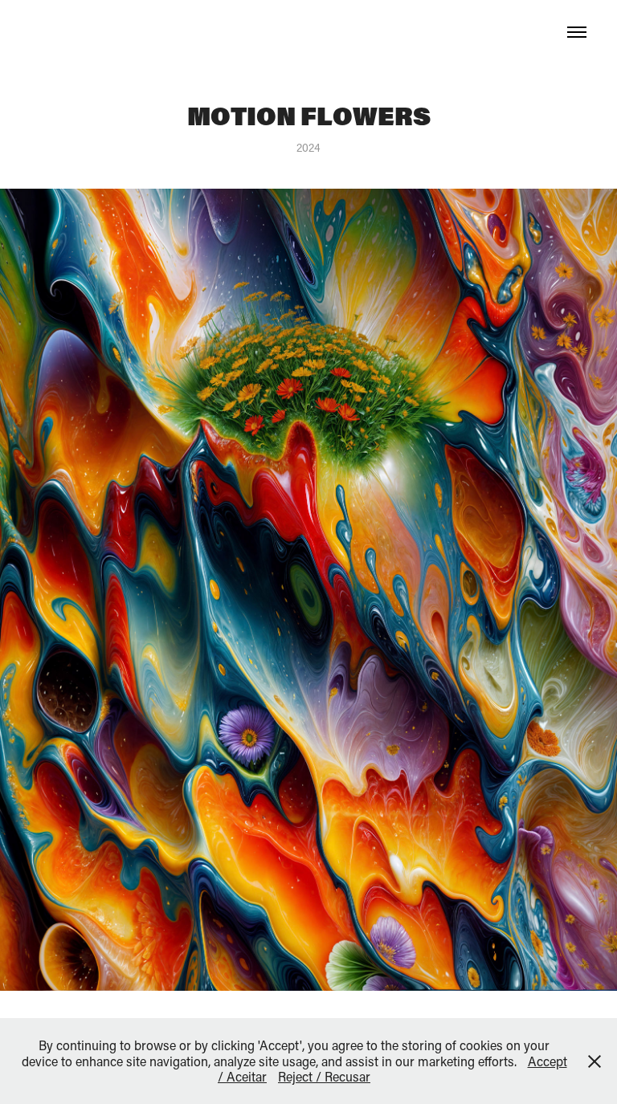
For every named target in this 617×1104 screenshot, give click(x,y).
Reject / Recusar (324, 1076)
